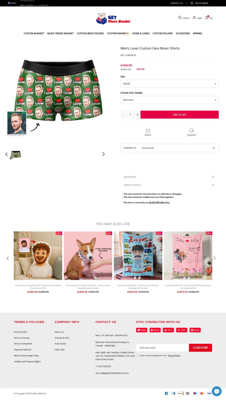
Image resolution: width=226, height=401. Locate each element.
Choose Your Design (131, 92)
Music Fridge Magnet (60, 33)
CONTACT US (176, 3)
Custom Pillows (163, 33)
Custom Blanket (34, 33)
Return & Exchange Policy (26, 355)
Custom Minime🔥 (118, 33)
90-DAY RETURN (156, 202)
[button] (13, 95)
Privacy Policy (20, 331)
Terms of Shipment (23, 343)
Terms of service (22, 337)
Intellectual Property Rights (27, 361)
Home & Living (141, 33)
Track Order (201, 3)
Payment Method (22, 349)
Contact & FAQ (62, 337)
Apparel (197, 33)
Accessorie (183, 33)
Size (122, 76)
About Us (59, 331)
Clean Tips (60, 349)
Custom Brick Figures (90, 33)
